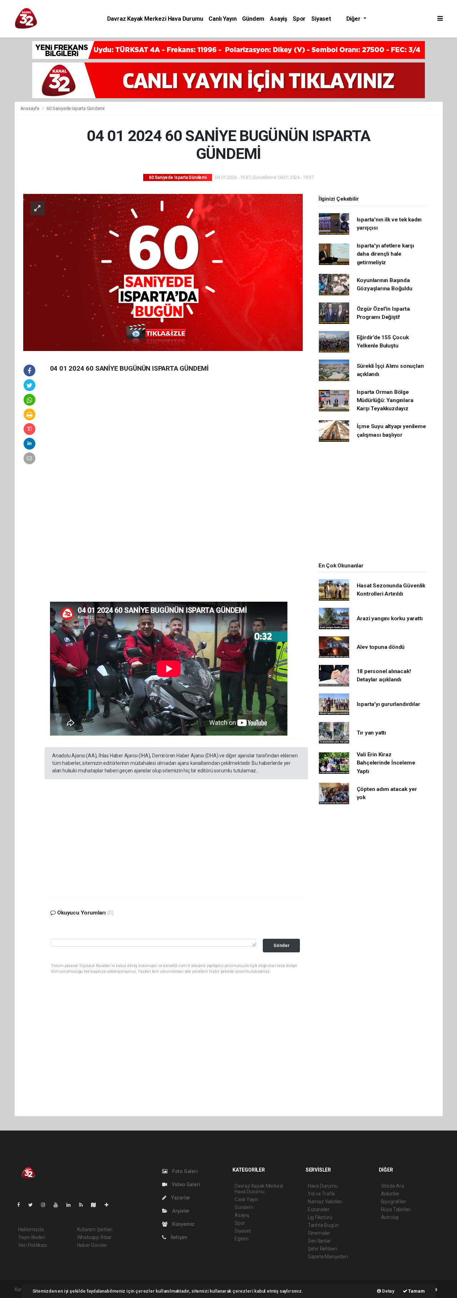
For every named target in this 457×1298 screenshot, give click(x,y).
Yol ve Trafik (321, 1194)
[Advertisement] (98, 493)
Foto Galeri (184, 1171)
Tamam (416, 1291)
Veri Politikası (32, 1245)
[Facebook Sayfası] (21, 1205)
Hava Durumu (323, 1186)
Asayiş (278, 18)
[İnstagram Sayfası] (46, 1205)
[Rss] (84, 1205)
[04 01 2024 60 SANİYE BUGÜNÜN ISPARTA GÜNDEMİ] (163, 272)
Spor (299, 18)
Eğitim (241, 1239)
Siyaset (321, 18)
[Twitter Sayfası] (33, 1205)
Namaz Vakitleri (325, 1201)
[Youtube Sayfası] (59, 1205)
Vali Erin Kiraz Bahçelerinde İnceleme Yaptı (386, 763)
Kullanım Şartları (94, 1229)
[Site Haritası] (96, 1205)
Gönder (281, 945)
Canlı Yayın (222, 18)
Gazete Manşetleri (328, 1256)
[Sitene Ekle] (109, 1205)
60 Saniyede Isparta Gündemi (75, 108)
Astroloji (390, 1217)
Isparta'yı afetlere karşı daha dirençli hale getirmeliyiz (385, 254)
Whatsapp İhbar (94, 1237)
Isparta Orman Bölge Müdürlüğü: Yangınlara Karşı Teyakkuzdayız (385, 400)
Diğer (354, 18)
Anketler (390, 1194)
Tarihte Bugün (323, 1225)
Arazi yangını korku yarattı (390, 618)
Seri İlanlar (319, 1241)
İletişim (178, 1237)
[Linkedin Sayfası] (71, 1205)
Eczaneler (319, 1209)
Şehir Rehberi (322, 1249)
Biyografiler (393, 1201)
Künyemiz (183, 1224)
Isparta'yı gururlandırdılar (388, 704)
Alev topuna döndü (381, 647)
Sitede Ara (392, 1186)
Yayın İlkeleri (31, 1237)
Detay (388, 1291)
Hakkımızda (31, 1229)
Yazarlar (180, 1198)
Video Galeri (185, 1184)
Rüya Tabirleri (396, 1209)
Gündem (253, 18)
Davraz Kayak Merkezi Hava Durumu (155, 18)
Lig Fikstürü (320, 1217)
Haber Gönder (92, 1245)
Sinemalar (319, 1233)
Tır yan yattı (371, 733)
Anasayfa (30, 108)
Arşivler (180, 1211)
